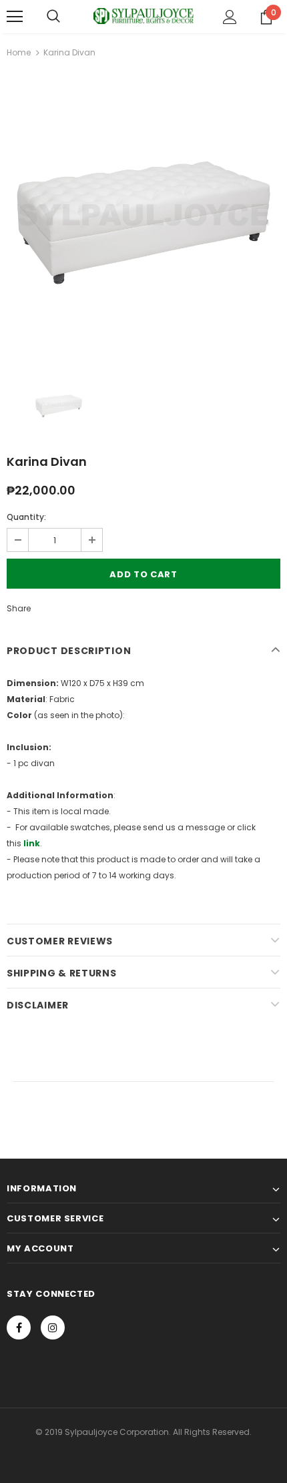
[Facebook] (19, 1327)
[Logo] (143, 16)
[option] (143, 215)
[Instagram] (53, 1327)
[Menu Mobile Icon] (15, 17)
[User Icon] (230, 17)
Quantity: (26, 517)
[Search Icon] (53, 16)
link (31, 843)
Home (19, 52)
